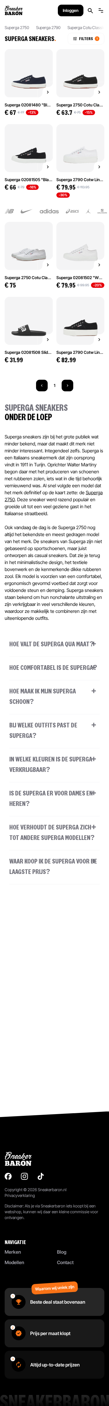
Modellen (14, 1262)
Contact (65, 1262)
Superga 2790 (48, 27)
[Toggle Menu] (100, 10)
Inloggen (70, 10)
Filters (88, 38)
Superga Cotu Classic (86, 27)
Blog (61, 1252)
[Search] (90, 10)
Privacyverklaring (20, 1195)
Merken (13, 1252)
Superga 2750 (17, 27)
